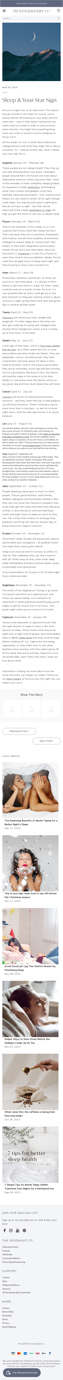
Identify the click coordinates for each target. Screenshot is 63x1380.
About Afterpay (9, 1327)
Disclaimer (7, 1315)
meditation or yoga (40, 210)
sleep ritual (25, 637)
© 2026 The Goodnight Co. (31, 1344)
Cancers (7, 396)
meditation (34, 187)
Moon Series (14, 678)
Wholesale (7, 1254)
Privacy (5, 1323)
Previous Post (19, 731)
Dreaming (23, 253)
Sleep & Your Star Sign (29, 99)
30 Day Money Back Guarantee (16, 1292)
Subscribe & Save (10, 1247)
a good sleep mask (31, 445)
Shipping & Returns (11, 1285)
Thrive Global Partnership (13, 1262)
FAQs (4, 1281)
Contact (5, 1277)
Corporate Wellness (11, 1258)
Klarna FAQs (7, 1312)
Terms (5, 1319)
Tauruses (7, 317)
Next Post (46, 741)
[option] (31, 3)
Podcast (6, 1251)
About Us (6, 1289)
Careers (6, 1308)
